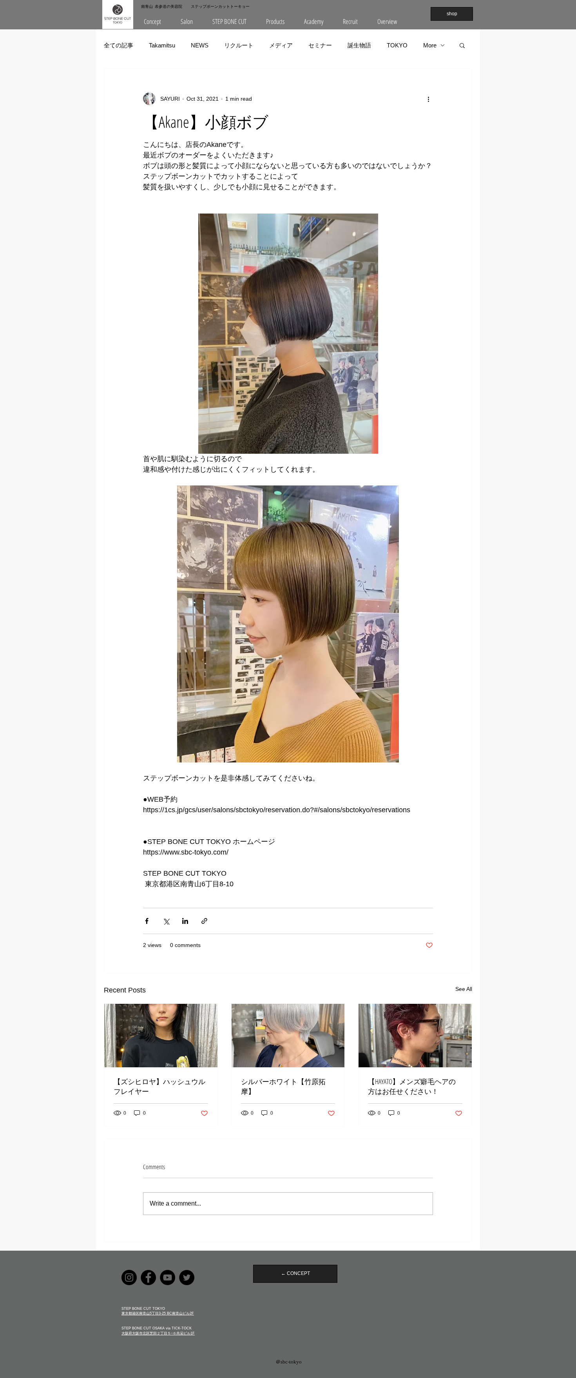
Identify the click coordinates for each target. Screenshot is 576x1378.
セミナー (320, 45)
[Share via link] (204, 921)
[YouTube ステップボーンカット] (167, 1277)
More (430, 45)
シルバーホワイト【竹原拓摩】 (283, 1086)
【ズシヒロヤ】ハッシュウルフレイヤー (159, 1086)
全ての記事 (118, 45)
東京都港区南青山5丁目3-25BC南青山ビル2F (157, 1313)
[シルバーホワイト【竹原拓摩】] (288, 1035)
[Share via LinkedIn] (185, 921)
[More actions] (428, 98)
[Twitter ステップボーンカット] (186, 1277)
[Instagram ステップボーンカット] (129, 1277)
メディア (281, 45)
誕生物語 (359, 45)
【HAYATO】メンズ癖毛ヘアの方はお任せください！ (412, 1086)
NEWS (199, 45)
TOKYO (397, 45)
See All (463, 989)
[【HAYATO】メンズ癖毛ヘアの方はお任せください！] (415, 1035)
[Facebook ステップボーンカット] (148, 1277)
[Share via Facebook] (146, 921)
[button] (187, 21)
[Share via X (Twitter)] (166, 921)
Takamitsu (162, 45)
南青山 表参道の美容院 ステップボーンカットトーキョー (195, 6)
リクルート (239, 45)
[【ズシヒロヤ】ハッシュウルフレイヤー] (160, 1035)
